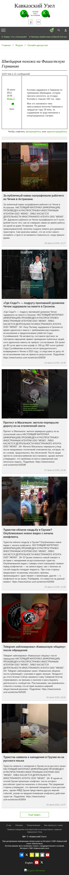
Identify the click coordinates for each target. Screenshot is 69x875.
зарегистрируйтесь (57, 131)
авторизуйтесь (33, 131)
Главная (6, 45)
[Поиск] (58, 30)
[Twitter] (27, 855)
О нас (8, 825)
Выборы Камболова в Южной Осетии (49, 37)
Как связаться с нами (53, 825)
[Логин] (65, 30)
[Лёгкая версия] (30, 22)
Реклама (19, 825)
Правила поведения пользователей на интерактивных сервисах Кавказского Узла (34, 830)
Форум (19, 45)
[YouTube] (47, 855)
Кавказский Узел (34, 5)
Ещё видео (34, 814)
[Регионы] (51, 30)
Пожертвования (33, 825)
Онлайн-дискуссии (37, 45)
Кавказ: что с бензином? (15, 37)
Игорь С (11, 99)
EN (38, 22)
